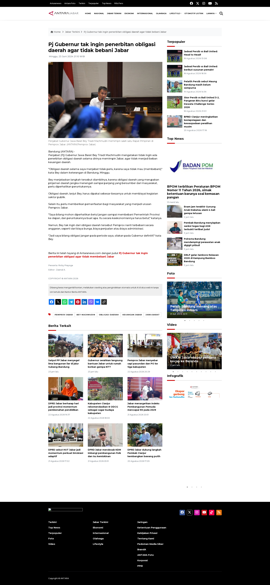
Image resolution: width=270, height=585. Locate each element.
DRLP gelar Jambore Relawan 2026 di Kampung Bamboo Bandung (201, 258)
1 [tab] (185, 320)
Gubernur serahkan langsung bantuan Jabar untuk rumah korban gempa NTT (105, 363)
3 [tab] (194, 320)
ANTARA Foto (145, 555)
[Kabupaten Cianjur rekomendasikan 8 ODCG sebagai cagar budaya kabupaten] (105, 388)
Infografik (175, 376)
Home (88, 13)
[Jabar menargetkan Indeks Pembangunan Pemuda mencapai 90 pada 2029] (145, 388)
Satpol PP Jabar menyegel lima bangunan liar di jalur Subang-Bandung (63, 363)
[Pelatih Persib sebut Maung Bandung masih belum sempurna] (174, 85)
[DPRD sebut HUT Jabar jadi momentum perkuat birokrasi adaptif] (65, 434)
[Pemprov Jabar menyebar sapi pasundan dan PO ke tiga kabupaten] (145, 345)
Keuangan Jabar (132, 315)
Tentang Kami (145, 538)
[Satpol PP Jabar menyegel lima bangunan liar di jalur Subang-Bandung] (65, 345)
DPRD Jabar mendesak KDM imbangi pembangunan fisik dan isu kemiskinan (104, 453)
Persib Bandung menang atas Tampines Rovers (193, 308)
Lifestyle (175, 13)
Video (172, 325)
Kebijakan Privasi (147, 533)
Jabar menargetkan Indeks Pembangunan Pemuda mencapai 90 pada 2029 (143, 406)
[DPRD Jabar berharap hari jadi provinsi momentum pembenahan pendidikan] (65, 388)
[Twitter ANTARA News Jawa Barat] (197, 3)
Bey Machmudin (86, 315)
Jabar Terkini (114, 13)
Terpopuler (93, 3)
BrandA (141, 549)
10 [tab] (215, 371)
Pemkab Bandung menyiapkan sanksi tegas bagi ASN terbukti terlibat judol (202, 226)
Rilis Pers (118, 3)
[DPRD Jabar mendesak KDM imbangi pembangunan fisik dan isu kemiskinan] (105, 434)
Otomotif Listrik (193, 13)
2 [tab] (189, 320)
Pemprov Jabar (64, 315)
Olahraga (161, 13)
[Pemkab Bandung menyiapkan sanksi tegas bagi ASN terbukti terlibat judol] (174, 227)
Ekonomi (129, 13)
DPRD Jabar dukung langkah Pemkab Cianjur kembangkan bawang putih (144, 453)
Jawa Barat (153, 315)
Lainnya (210, 13)
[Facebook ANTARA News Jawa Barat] (191, 3)
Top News (106, 3)
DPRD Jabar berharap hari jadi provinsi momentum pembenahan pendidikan (63, 406)
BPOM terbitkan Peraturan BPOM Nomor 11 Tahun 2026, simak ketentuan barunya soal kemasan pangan (193, 192)
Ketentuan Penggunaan (151, 527)
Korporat (142, 560)
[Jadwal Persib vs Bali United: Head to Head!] (174, 55)
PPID (140, 566)
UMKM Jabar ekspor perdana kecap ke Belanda (193, 359)
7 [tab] (201, 371)
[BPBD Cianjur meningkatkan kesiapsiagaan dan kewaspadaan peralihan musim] (174, 121)
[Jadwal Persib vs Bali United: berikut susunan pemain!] (174, 70)
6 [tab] (196, 371)
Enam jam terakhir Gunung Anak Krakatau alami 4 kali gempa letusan (199, 210)
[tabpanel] (194, 300)
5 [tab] (203, 320)
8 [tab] (206, 371)
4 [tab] (199, 320)
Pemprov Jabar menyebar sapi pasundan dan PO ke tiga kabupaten (143, 363)
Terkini (82, 3)
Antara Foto (69, 3)
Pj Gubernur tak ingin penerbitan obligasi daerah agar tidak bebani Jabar (125, 31)
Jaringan (142, 522)
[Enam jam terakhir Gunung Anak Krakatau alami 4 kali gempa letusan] (174, 211)
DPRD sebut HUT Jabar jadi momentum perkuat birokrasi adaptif (65, 453)
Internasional (145, 13)
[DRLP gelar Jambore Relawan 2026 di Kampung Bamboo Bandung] (174, 259)
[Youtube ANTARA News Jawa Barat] (210, 3)
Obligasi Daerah (109, 315)
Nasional (99, 13)
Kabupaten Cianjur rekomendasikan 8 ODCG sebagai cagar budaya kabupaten (103, 408)
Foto (171, 273)
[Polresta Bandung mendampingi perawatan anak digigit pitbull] (174, 243)
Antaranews (55, 3)
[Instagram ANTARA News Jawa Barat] (203, 3)
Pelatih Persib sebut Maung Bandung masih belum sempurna (200, 84)
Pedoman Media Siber (150, 544)
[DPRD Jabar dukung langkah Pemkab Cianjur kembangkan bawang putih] (145, 434)
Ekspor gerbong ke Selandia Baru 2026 (192, 474)
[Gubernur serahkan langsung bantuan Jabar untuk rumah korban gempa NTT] (105, 345)
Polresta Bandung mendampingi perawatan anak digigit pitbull (202, 242)
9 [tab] (210, 371)
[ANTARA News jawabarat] (64, 13)
